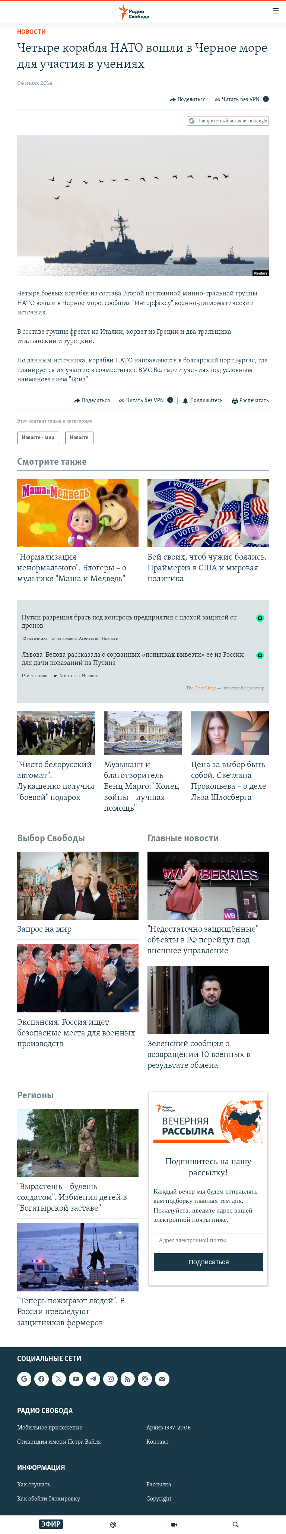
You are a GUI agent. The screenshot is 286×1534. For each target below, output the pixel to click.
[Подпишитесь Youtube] (76, 1379)
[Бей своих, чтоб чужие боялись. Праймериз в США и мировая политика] (208, 513)
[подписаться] (162, 1379)
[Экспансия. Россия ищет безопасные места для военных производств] (78, 978)
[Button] (188, 100)
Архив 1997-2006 (168, 1428)
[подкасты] (113, 1524)
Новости (31, 32)
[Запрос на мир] (78, 886)
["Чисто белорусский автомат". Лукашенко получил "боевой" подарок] (56, 733)
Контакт (157, 1442)
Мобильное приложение (50, 1428)
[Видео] (174, 1524)
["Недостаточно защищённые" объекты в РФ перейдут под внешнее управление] (208, 886)
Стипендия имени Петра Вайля (59, 1442)
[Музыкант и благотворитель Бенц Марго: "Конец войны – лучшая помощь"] (143, 733)
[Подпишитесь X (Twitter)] (59, 1379)
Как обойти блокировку (48, 1499)
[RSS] (128, 1379)
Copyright (158, 1499)
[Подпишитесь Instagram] (110, 1379)
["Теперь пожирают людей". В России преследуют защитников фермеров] (78, 1257)
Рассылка (158, 1485)
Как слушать (33, 1485)
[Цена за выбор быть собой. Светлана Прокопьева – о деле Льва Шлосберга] (230, 733)
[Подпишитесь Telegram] (93, 1379)
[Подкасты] (145, 1379)
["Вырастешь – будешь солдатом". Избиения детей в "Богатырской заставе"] (78, 1143)
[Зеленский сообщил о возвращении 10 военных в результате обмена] (208, 1000)
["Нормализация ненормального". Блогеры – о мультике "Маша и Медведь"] (78, 513)
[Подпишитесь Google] (24, 1379)
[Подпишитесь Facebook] (41, 1379)
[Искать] (236, 1524)
